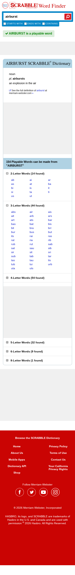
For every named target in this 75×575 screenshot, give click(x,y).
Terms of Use (58, 452)
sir (12, 252)
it (48, 187)
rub (13, 244)
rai (31, 236)
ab (12, 179)
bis (50, 223)
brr (50, 228)
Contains (51, 23)
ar (49, 179)
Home (17, 446)
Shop (16, 472)
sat (13, 248)
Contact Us (58, 459)
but (50, 232)
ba (49, 183)
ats (31, 219)
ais (50, 211)
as (12, 183)
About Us (17, 452)
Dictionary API (17, 466)
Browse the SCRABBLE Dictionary (37, 437)
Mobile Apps (17, 459)
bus (32, 232)
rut (31, 244)
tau (31, 260)
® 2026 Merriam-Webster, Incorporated (38, 507)
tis (49, 260)
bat (31, 223)
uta (13, 268)
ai (31, 179)
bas (13, 223)
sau (32, 248)
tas (13, 260)
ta (31, 191)
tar (49, 256)
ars (50, 215)
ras (50, 236)
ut (31, 195)
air (31, 211)
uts (31, 268)
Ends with (34, 23)
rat (12, 240)
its (12, 236)
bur (13, 232)
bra (32, 228)
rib (49, 240)
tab (31, 256)
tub (13, 264)
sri (49, 252)
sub (13, 256)
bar (50, 219)
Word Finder (52, 5)
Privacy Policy (58, 446)
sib (50, 248)
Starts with (15, 23)
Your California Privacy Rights (58, 468)
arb (32, 215)
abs (13, 211)
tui (31, 264)
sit (31, 252)
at (28, 92)
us (12, 195)
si (12, 191)
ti (48, 191)
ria (31, 240)
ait (12, 215)
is (31, 187)
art (12, 219)
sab (50, 244)
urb (50, 264)
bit (12, 228)
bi (12, 187)
